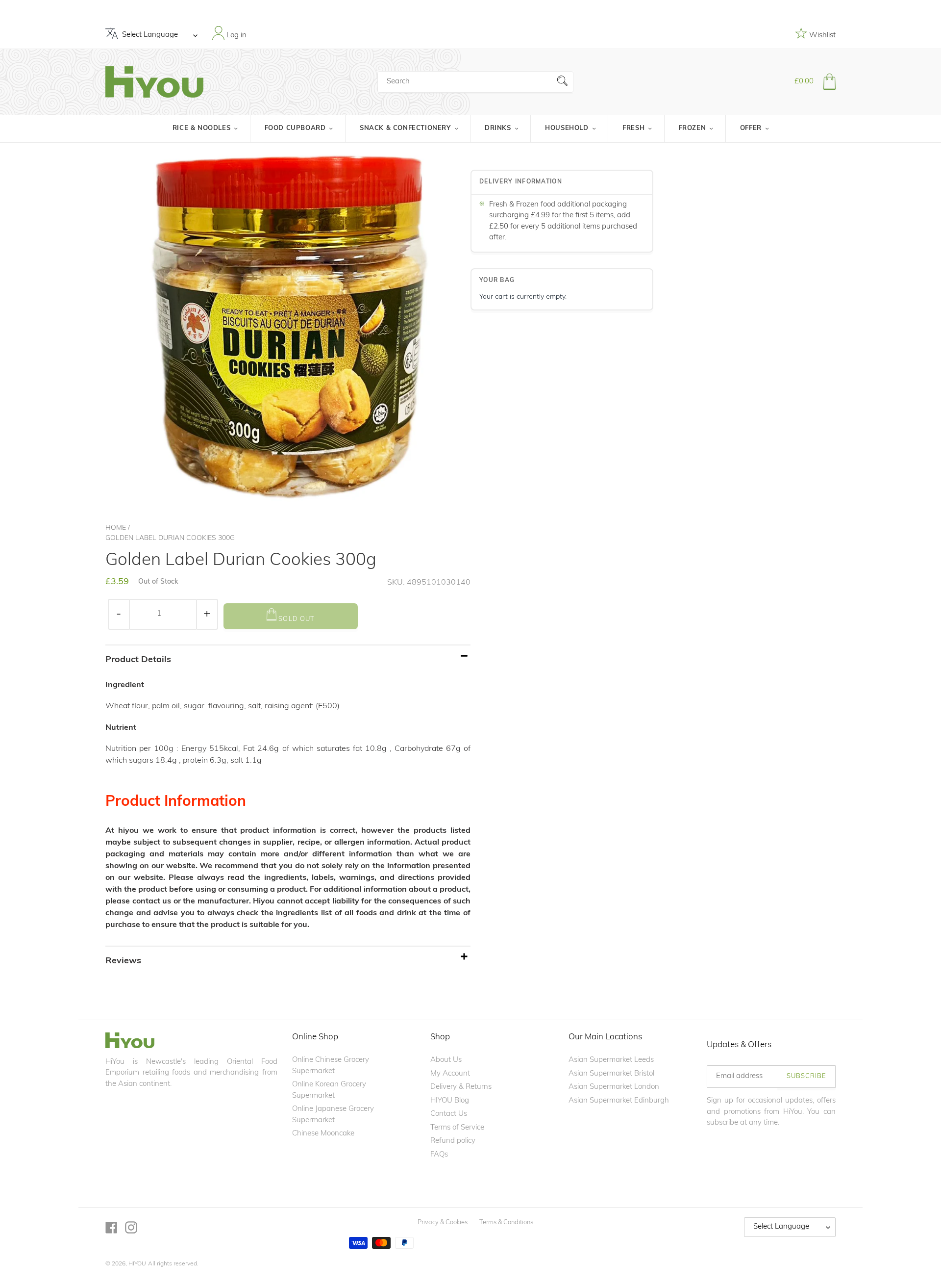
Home (115, 528)
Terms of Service (457, 1128)
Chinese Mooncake (323, 1133)
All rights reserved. (173, 1264)
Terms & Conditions (506, 1222)
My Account (450, 1074)
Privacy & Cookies (443, 1222)
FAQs (439, 1154)
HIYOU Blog (449, 1101)
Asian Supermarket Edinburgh (619, 1101)
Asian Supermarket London (614, 1087)
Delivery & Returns (461, 1087)
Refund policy (452, 1141)
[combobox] (475, 82)
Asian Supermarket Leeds (611, 1060)
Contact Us (448, 1114)
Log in (235, 35)
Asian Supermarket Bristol (611, 1074)
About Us (446, 1060)
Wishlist (821, 35)
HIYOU (137, 1264)
